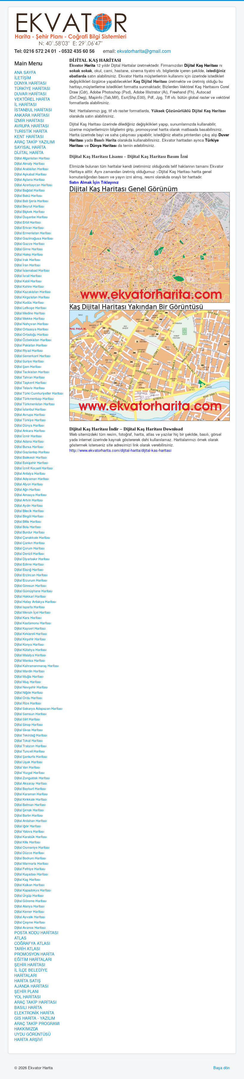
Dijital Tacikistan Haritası (31, 371)
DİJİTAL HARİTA (28, 152)
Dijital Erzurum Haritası (30, 580)
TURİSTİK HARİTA (30, 131)
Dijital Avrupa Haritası (29, 414)
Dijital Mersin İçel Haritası (32, 612)
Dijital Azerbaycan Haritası (33, 184)
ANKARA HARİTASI (31, 115)
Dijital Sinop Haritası (28, 724)
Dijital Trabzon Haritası (30, 745)
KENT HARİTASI (29, 136)
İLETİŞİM (22, 77)
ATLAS (20, 938)
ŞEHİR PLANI (26, 991)
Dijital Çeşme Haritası (29, 922)
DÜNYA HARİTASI (30, 83)
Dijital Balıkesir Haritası (30, 457)
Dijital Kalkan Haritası (29, 884)
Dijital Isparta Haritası (29, 606)
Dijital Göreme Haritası (30, 900)
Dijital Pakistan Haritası (30, 345)
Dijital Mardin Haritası (29, 670)
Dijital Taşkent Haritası (30, 382)
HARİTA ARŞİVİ (28, 1039)
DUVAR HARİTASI (30, 93)
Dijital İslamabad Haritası (31, 270)
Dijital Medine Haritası (29, 312)
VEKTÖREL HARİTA (32, 99)
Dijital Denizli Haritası (29, 553)
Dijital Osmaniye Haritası (31, 847)
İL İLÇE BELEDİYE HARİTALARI (31, 972)
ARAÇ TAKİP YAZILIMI (34, 142)
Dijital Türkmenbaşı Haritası (34, 398)
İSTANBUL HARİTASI (33, 110)
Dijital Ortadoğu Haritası (31, 334)
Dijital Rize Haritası (27, 703)
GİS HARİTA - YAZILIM (34, 1018)
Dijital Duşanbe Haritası (31, 216)
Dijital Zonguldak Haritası (32, 777)
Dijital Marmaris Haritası (31, 863)
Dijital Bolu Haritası (27, 526)
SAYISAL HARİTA (30, 147)
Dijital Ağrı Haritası (27, 489)
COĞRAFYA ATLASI (32, 943)
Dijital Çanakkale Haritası (32, 537)
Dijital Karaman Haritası (31, 793)
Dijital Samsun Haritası (30, 713)
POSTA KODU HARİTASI (36, 932)
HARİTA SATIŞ (27, 980)
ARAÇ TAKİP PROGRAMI (37, 1023)
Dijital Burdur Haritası (29, 532)
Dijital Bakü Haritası (28, 195)
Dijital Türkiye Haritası (30, 419)
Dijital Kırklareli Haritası (30, 633)
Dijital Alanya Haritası (29, 906)
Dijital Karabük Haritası (30, 836)
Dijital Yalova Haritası (29, 831)
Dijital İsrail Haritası (27, 275)
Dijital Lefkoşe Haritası (30, 307)
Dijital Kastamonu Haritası (32, 622)
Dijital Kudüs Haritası (29, 302)
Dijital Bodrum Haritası (30, 857)
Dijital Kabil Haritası (27, 280)
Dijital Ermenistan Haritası (32, 232)
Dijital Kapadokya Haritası (32, 890)
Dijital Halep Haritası (28, 254)
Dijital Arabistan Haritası (31, 168)
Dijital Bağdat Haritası (29, 190)
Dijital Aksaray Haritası (30, 783)
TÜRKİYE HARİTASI (32, 88)
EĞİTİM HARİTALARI (33, 959)
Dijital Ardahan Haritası (30, 820)
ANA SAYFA (25, 72)
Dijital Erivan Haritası (29, 227)
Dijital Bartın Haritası (28, 815)
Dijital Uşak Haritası (28, 761)
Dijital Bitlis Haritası (27, 521)
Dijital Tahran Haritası (29, 377)
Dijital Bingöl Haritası (28, 516)
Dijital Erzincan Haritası (30, 574)
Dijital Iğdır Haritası (27, 825)
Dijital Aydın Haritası (28, 505)
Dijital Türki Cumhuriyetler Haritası (38, 393)
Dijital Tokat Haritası (28, 740)
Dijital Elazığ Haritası (28, 569)
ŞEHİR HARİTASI (29, 964)
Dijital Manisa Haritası (29, 660)
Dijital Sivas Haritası (28, 729)
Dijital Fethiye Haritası (29, 868)
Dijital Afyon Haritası (28, 483)
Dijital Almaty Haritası (29, 163)
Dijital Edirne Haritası (29, 564)
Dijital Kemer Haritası (29, 911)
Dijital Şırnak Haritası (29, 809)
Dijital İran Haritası (27, 264)
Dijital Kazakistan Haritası (32, 291)
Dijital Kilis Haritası (27, 841)
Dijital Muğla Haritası (28, 676)
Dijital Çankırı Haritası (29, 542)
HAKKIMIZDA (26, 1029)
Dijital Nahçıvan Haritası (31, 323)
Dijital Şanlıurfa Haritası (30, 756)
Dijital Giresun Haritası (30, 585)
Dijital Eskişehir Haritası (31, 462)
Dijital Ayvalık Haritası (29, 916)
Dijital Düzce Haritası (29, 852)
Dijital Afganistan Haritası (32, 158)
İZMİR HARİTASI (29, 120)
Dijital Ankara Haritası (29, 430)
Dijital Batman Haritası (30, 804)
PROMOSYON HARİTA (34, 954)
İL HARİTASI (25, 104)
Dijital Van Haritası (27, 767)
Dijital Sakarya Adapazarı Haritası (38, 708)
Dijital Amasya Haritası (30, 494)
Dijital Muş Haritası (27, 681)
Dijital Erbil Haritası (27, 222)
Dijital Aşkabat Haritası (30, 174)
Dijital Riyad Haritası (28, 350)
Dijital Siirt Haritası (27, 719)
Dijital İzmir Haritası (28, 435)
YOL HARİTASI (27, 996)
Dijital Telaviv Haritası (29, 387)
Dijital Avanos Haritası (30, 927)
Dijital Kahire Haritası (29, 286)
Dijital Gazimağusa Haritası (33, 238)
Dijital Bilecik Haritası (29, 510)
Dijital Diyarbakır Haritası (31, 558)
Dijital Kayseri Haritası (30, 628)
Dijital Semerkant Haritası (32, 355)
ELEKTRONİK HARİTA (34, 1012)
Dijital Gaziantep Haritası (31, 451)
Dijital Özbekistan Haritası (32, 339)
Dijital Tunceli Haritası (29, 751)
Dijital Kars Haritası (27, 617)
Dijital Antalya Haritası (29, 473)
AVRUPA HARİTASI (31, 126)
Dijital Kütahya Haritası (30, 649)
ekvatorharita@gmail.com (144, 50)
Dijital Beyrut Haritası (29, 206)
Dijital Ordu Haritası (28, 697)
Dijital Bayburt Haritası (30, 788)
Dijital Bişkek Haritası (29, 211)
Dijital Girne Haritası (28, 248)
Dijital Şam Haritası (27, 366)
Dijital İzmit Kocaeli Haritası (33, 467)
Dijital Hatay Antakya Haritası (35, 601)
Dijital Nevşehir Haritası (31, 687)
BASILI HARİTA (28, 1007)
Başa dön (221, 1067)
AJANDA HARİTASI (31, 986)
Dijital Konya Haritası (29, 644)
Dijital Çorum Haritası (29, 548)
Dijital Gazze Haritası (29, 243)
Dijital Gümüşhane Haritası (33, 590)
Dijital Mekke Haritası (29, 318)
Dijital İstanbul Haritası (30, 409)
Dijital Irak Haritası (27, 259)
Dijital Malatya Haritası (30, 654)
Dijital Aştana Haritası (29, 179)
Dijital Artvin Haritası (28, 499)
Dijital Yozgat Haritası (29, 772)
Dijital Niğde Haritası (28, 692)
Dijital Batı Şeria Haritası (31, 200)
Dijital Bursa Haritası (28, 446)
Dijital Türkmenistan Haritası (34, 403)
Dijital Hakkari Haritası (30, 596)
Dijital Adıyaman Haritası (31, 478)
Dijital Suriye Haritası (29, 361)
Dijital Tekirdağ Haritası (30, 735)
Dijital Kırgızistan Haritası (31, 296)
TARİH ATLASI (27, 948)
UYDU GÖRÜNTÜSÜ (32, 1034)
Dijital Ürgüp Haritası (28, 895)
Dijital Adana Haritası (29, 441)
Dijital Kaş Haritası (27, 879)
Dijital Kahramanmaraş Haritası (36, 665)
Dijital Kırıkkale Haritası (30, 799)
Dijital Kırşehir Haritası (30, 638)
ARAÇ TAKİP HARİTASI (35, 1002)
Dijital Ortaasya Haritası (31, 329)
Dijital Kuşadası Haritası (31, 874)
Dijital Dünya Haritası (29, 425)
